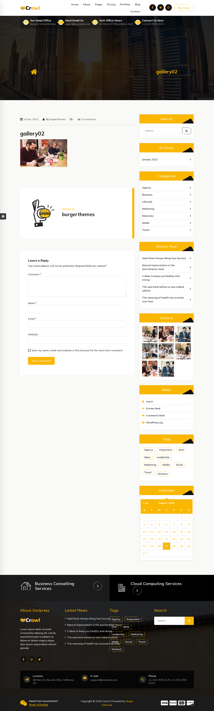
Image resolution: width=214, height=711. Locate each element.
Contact (135, 11)
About (86, 4)
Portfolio (125, 4)
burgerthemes (58, 119)
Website (33, 334)
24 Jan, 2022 (31, 119)
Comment (34, 274)
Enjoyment (165, 449)
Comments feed (155, 415)
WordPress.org (154, 422)
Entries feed (153, 408)
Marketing (148, 208)
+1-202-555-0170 (153, 24)
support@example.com (104, 679)
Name (32, 303)
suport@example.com (77, 24)
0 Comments (88, 119)
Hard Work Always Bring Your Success (164, 258)
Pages (98, 4)
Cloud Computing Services (156, 583)
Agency (146, 187)
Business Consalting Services (54, 586)
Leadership (163, 457)
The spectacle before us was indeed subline (163, 288)
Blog (137, 4)
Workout (163, 473)
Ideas (147, 457)
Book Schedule (38, 704)
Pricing (111, 4)
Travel (145, 229)
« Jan (146, 502)
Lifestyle (147, 201)
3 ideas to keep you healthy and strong (160, 277)
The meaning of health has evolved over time (162, 299)
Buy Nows (184, 7)
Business (147, 194)
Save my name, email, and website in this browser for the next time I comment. (77, 350)
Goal (181, 449)
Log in (149, 401)
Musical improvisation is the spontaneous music (158, 267)
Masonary (148, 215)
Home (74, 4)
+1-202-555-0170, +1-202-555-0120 (168, 681)
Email (32, 318)
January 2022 (150, 159)
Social (179, 464)
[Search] (186, 131)
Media (145, 222)
